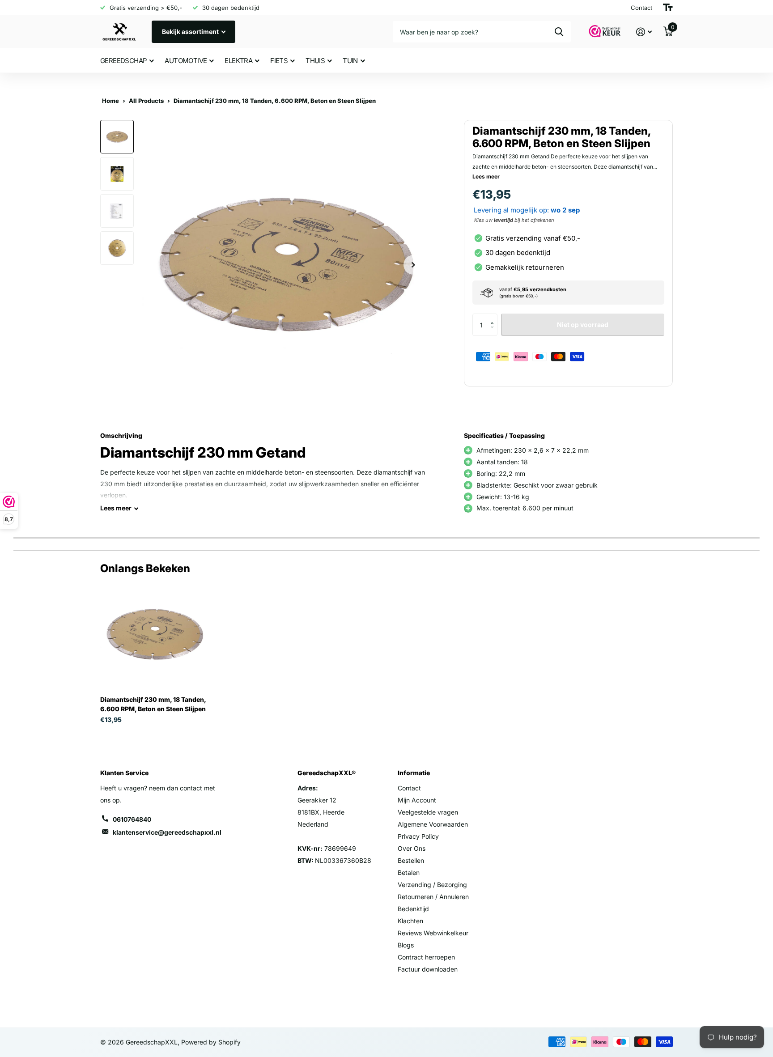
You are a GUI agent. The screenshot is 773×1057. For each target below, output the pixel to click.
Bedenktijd (413, 909)
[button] (494, 317)
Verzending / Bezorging (432, 884)
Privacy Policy (418, 836)
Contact (409, 788)
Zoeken (559, 32)
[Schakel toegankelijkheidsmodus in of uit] (668, 7)
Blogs (406, 945)
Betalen (409, 872)
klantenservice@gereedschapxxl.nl (167, 832)
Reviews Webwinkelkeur (433, 933)
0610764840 (132, 819)
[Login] (644, 32)
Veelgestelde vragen (428, 812)
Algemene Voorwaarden (433, 824)
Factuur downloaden (428, 969)
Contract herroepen (426, 957)
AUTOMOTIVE (186, 60)
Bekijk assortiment (191, 31)
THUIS (315, 60)
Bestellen (411, 860)
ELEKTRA (238, 60)
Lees (116, 508)
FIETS (279, 60)
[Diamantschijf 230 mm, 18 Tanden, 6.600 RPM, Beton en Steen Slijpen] (154, 634)
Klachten (410, 921)
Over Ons (411, 848)
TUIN (350, 60)
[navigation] (117, 136)
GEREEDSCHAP (123, 60)
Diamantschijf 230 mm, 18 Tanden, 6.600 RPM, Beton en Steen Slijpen (153, 704)
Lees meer (486, 176)
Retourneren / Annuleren (433, 896)
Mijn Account (417, 800)
